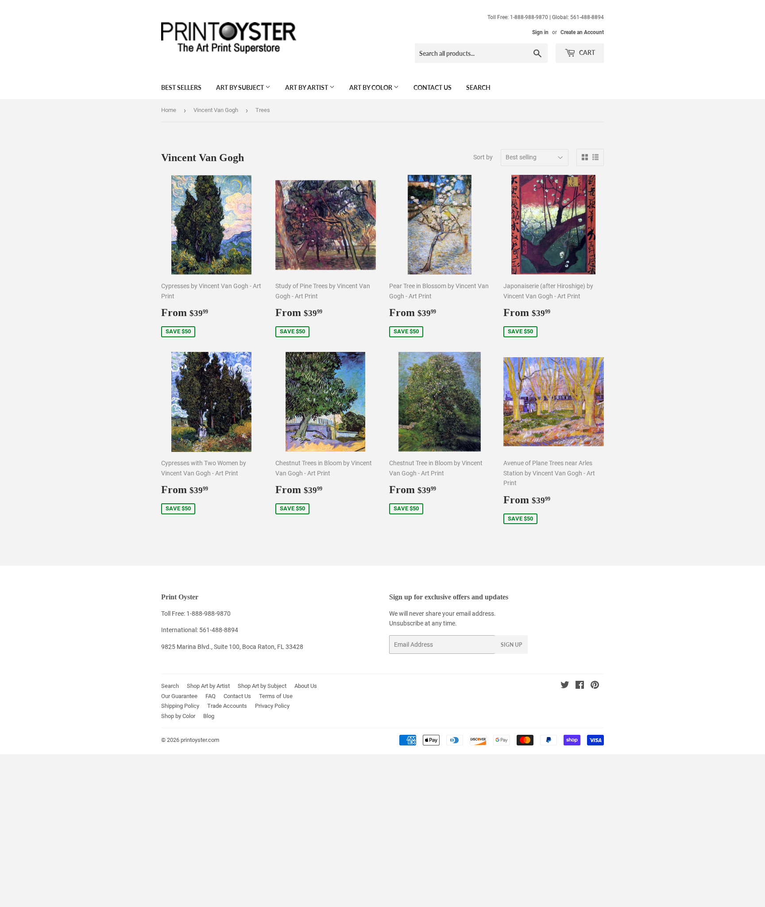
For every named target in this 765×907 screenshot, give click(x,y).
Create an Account (582, 32)
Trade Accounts (227, 705)
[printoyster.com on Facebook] (579, 686)
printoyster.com (200, 740)
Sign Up (511, 644)
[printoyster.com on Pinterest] (594, 686)
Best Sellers (181, 87)
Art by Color (371, 87)
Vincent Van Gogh (215, 110)
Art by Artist (307, 87)
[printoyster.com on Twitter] (564, 686)
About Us (305, 686)
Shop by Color (178, 716)
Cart (586, 52)
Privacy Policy (272, 705)
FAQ (210, 696)
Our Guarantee (179, 696)
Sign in (540, 32)
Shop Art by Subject (262, 686)
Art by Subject (240, 87)
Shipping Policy (180, 705)
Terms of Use (276, 696)
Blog (208, 716)
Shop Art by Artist (208, 686)
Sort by (483, 157)
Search (478, 87)
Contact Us (432, 87)
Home (168, 110)
